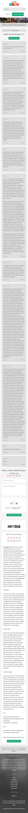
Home (14, 777)
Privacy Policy (14, 784)
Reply (23, 51)
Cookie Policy (14, 786)
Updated (23, 749)
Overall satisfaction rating (14, 540)
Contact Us (14, 796)
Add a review (14, 38)
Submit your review (14, 515)
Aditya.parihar (8, 366)
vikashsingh (7, 286)
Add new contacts (14, 741)
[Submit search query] (24, 9)
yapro (6, 176)
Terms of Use (14, 782)
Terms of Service (20, 803)
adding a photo (16, 508)
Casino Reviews (6, 30)
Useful (6, 51)
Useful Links (14, 788)
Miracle (6, 43)
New (19, 749)
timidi (6, 119)
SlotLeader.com (11, 808)
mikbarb (6, 89)
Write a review (17, 14)
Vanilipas (7, 57)
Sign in (8, 14)
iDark (6, 149)
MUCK (6, 446)
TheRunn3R (7, 262)
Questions (14, 751)
